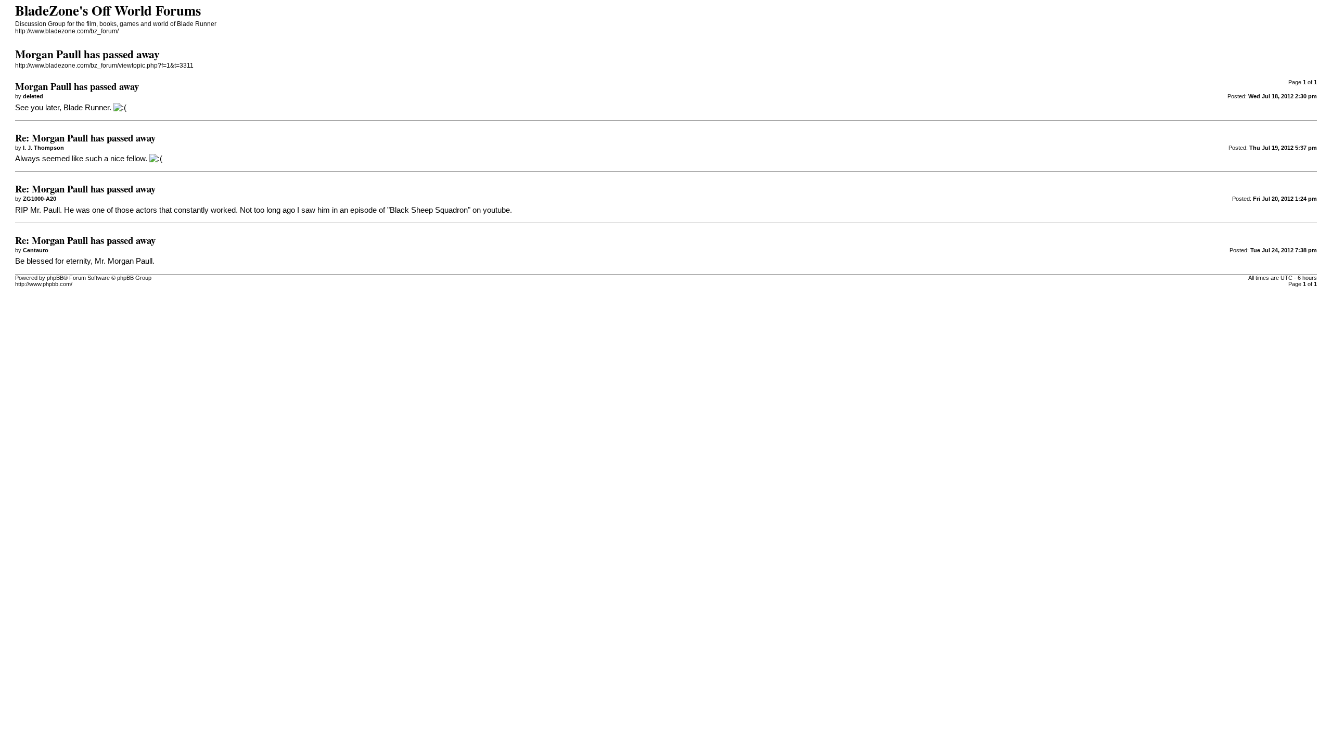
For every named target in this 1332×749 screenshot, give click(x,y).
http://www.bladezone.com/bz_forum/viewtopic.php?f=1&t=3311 (104, 65)
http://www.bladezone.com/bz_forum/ (67, 31)
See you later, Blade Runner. (63, 108)
